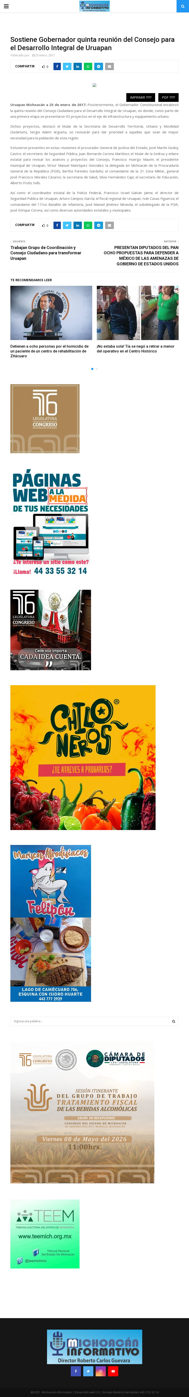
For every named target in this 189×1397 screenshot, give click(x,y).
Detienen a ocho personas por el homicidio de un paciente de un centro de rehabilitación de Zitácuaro (49, 351)
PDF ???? (168, 97)
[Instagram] (101, 1371)
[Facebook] (76, 1371)
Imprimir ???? (140, 97)
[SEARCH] (174, 1021)
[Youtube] (113, 1371)
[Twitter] (88, 1371)
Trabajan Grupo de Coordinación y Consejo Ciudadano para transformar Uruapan (45, 253)
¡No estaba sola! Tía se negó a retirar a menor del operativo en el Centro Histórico (135, 348)
